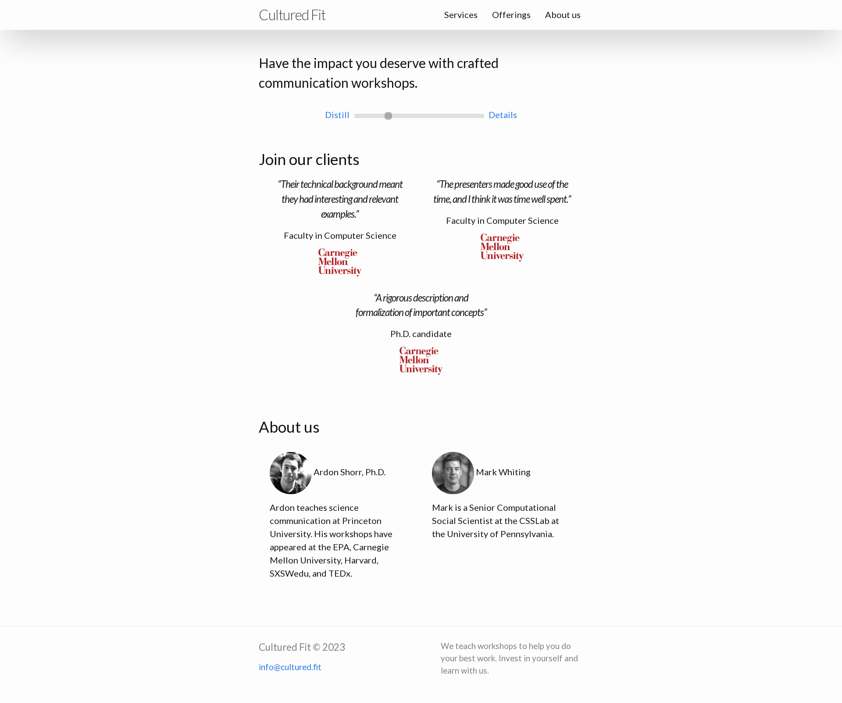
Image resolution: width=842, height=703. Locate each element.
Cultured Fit (292, 14)
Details (503, 114)
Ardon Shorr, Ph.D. (349, 471)
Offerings (511, 14)
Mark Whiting (503, 471)
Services (461, 14)
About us (563, 14)
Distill (337, 114)
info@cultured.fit (290, 667)
